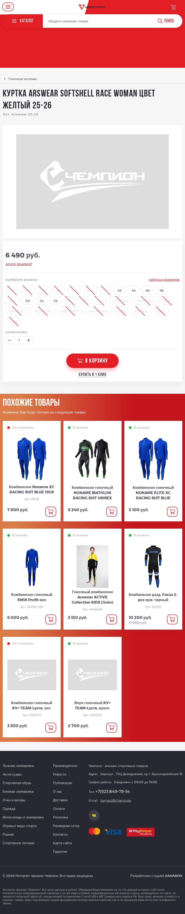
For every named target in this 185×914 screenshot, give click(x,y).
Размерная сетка (66, 826)
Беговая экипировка (18, 791)
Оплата (59, 808)
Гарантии (60, 851)
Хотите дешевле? (18, 264)
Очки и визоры (14, 800)
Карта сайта (62, 843)
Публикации (62, 783)
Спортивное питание (19, 843)
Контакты (60, 834)
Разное (8, 834)
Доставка (60, 800)
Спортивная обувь (17, 783)
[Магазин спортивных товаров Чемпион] (92, 7)
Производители (65, 766)
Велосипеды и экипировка (23, 817)
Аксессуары (12, 774)
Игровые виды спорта (20, 826)
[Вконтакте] (94, 815)
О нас (57, 791)
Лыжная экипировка (18, 766)
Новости (59, 774)
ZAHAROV (173, 876)
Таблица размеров (164, 279)
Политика (60, 817)
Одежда (9, 808)
